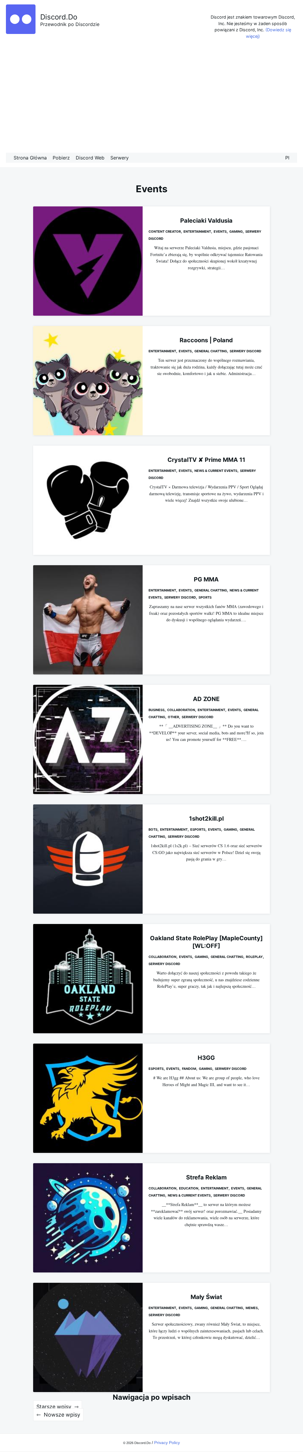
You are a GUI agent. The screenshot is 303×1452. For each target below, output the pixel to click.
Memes (252, 1308)
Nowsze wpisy (62, 1415)
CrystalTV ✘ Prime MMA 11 (206, 459)
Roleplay (254, 957)
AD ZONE (206, 699)
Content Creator (165, 231)
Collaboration (181, 710)
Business (157, 710)
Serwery (119, 158)
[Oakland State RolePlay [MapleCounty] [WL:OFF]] (88, 978)
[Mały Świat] (88, 1337)
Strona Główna (30, 158)
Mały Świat (206, 1297)
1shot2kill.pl (206, 818)
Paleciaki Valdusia (206, 220)
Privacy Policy (167, 1442)
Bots (153, 829)
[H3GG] (88, 1098)
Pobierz (61, 158)
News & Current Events (215, 471)
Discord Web (90, 158)
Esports (197, 829)
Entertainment (197, 231)
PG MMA (206, 579)
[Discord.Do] (21, 32)
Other (173, 717)
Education (188, 1188)
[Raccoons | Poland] (88, 380)
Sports (205, 597)
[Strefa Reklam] (88, 1217)
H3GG (206, 1057)
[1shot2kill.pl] (88, 859)
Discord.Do (58, 17)
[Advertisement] (151, 97)
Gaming (236, 231)
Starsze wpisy (53, 1407)
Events (220, 231)
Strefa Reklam (206, 1177)
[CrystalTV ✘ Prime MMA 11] (88, 500)
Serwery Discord (245, 351)
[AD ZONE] (88, 739)
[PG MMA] (88, 619)
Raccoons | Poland (206, 340)
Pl (287, 158)
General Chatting (210, 351)
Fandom (189, 1069)
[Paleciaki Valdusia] (88, 261)
